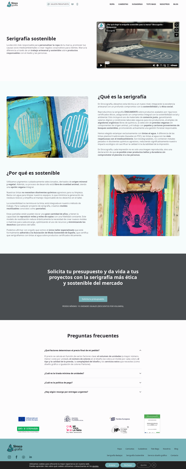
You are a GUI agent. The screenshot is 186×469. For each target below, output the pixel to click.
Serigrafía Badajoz (114, 455)
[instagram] (9, 457)
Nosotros (165, 4)
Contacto (174, 455)
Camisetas (123, 4)
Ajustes (144, 465)
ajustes (95, 466)
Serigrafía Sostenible (135, 455)
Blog (175, 4)
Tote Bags (151, 4)
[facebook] (16, 457)
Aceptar (112, 465)
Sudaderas (137, 4)
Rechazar (128, 465)
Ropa (112, 4)
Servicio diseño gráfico (157, 455)
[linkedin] (30, 457)
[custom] (23, 457)
